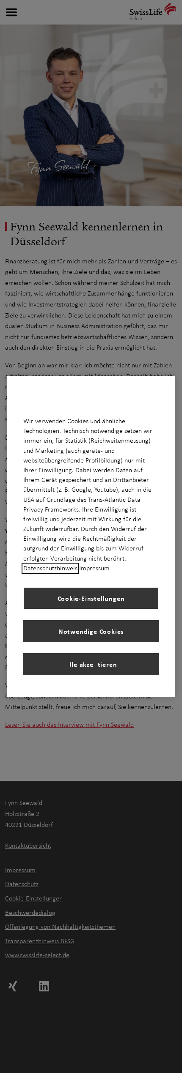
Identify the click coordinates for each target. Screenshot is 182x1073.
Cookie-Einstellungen (91, 598)
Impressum (94, 568)
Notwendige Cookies (91, 631)
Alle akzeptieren (91, 664)
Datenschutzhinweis (50, 568)
